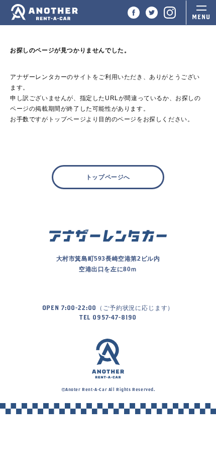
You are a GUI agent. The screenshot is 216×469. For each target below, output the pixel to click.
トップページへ (108, 177)
